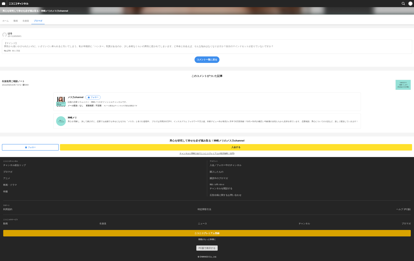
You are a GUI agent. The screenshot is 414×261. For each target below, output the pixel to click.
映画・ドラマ (10, 184)
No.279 (7, 51)
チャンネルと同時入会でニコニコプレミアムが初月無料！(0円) (207, 153)
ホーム (5, 20)
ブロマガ (38, 20)
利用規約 (7, 209)
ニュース (202, 223)
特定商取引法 (204, 209)
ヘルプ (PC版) (403, 209)
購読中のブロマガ (219, 178)
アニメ (6, 178)
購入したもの (216, 171)
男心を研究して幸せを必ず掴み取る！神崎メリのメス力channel (35, 10)
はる (14, 34)
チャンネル (304, 223)
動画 (16, 20)
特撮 (5, 191)
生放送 (26, 20)
